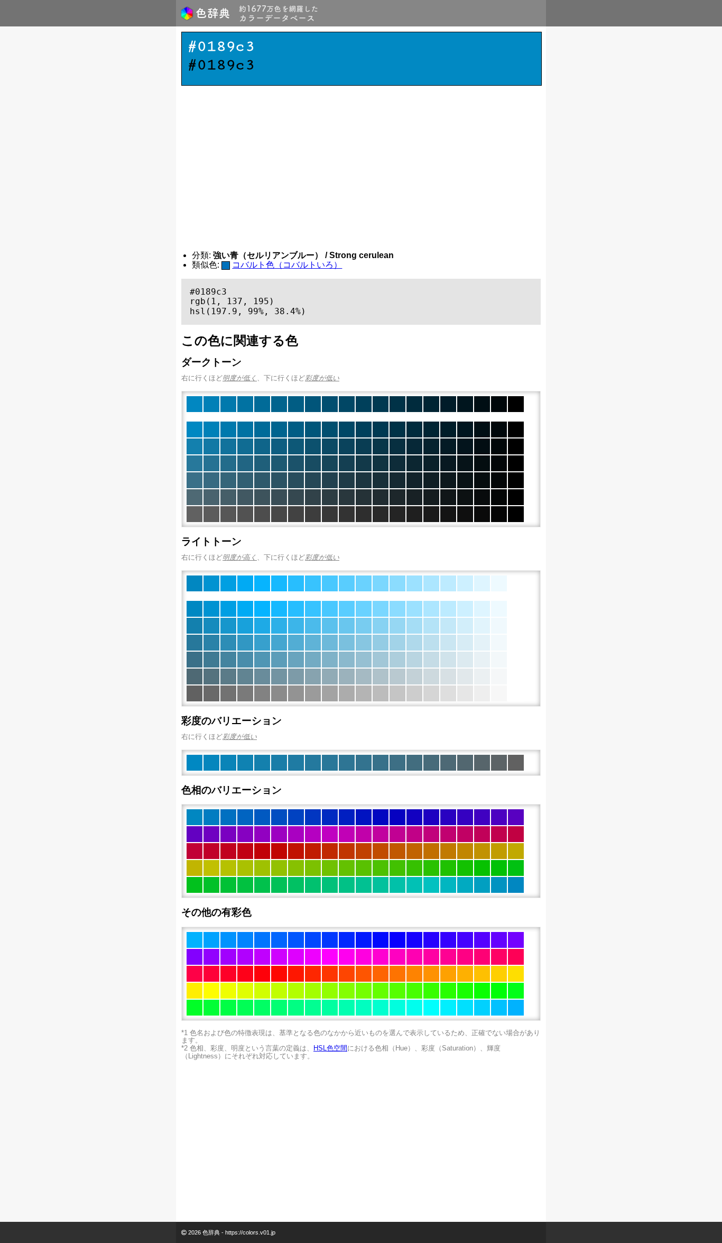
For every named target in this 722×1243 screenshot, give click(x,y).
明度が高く (240, 557)
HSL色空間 (330, 1048)
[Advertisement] (361, 168)
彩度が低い (322, 378)
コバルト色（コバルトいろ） (287, 264)
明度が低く (240, 378)
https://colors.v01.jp (250, 1232)
